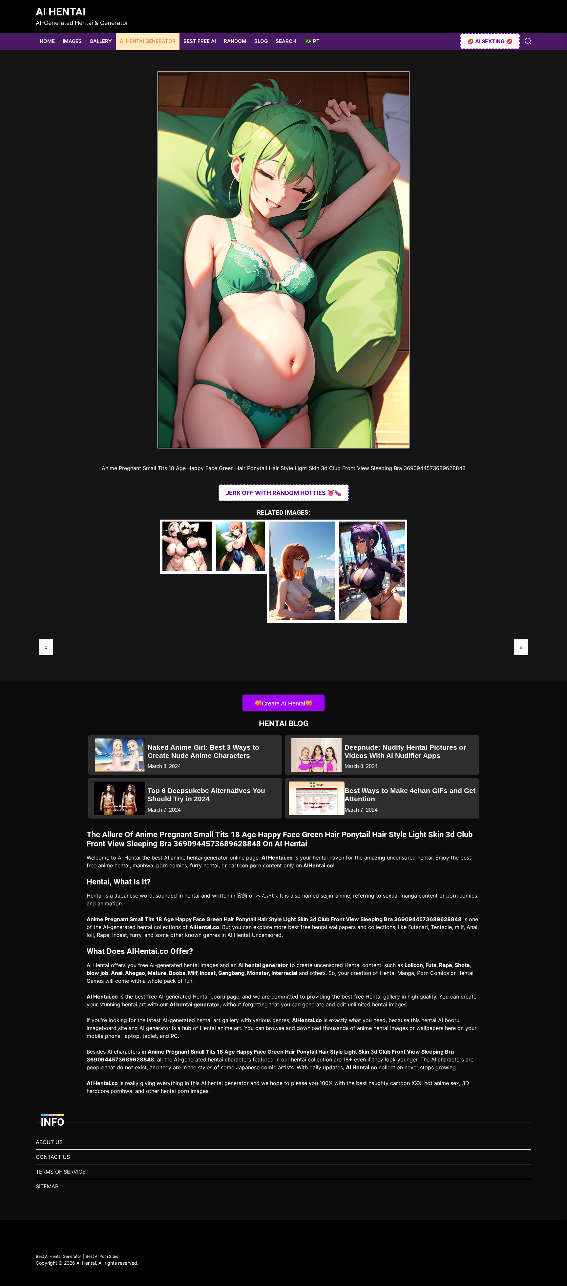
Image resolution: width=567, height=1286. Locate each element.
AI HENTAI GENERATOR (148, 41)
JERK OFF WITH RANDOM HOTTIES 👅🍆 (284, 492)
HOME (47, 41)
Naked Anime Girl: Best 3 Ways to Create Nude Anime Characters (203, 751)
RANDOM (235, 41)
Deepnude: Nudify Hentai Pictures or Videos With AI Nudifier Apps (405, 751)
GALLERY (101, 41)
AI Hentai (61, 12)
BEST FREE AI (199, 41)
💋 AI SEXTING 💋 (490, 41)
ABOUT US (49, 1142)
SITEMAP (47, 1186)
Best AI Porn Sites (102, 1256)
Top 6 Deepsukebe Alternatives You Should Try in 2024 (206, 794)
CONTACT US (53, 1157)
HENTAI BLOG (283, 723)
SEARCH (286, 41)
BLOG (261, 41)
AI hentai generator (263, 965)
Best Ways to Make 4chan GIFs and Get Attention (410, 794)
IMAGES (72, 41)
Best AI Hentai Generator (58, 1256)
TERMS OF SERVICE (61, 1171)
